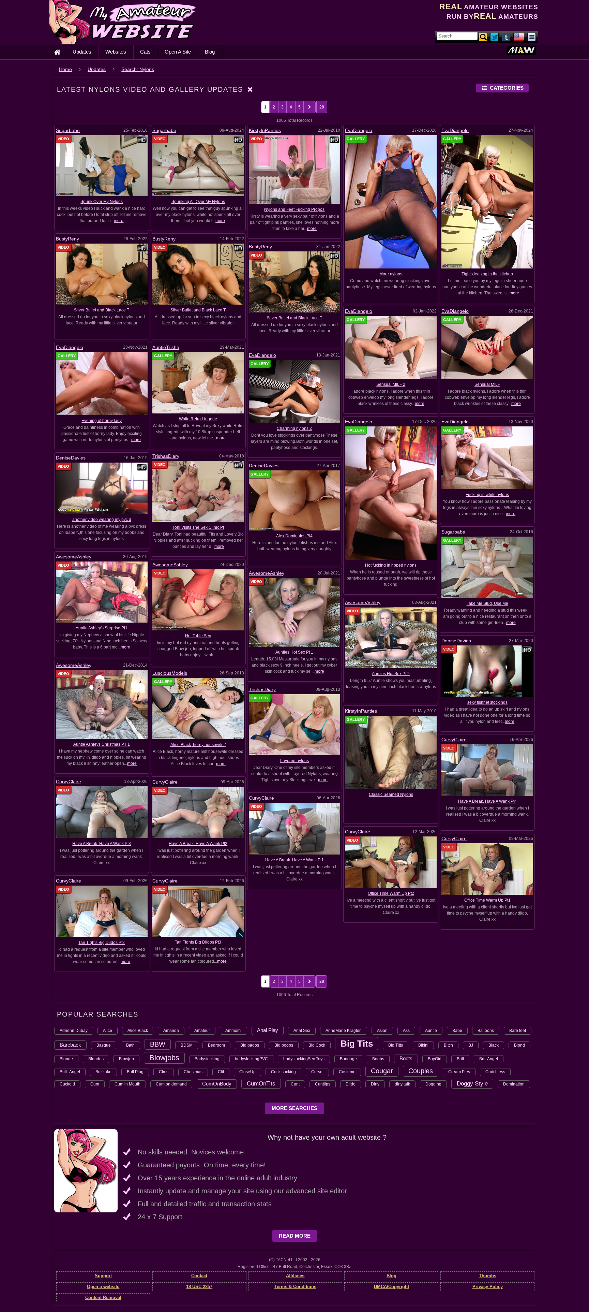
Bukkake (103, 1072)
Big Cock (316, 1045)
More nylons (390, 274)
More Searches (294, 1108)
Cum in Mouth (127, 1084)
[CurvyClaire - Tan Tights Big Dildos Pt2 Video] (102, 911)
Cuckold (67, 1084)
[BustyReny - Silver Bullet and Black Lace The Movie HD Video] (295, 281)
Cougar (382, 1071)
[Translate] (518, 36)
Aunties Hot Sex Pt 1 (294, 652)
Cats (145, 52)
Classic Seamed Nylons (391, 794)
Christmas (193, 1072)
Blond (519, 1045)
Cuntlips (322, 1084)
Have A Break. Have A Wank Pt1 (294, 860)
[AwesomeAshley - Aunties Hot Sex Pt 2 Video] (391, 637)
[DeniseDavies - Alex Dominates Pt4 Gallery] (295, 500)
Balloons (486, 1031)
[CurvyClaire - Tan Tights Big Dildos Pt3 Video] (198, 910)
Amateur (202, 1031)
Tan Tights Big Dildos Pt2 (101, 942)
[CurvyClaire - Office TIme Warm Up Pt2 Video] (391, 862)
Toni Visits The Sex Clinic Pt (198, 527)
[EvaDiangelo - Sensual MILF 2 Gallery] (391, 347)
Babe (457, 1031)
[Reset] (250, 89)
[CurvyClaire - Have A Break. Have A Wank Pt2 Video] (198, 812)
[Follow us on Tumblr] (506, 36)
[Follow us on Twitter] (495, 36)
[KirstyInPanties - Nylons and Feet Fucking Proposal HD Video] (295, 169)
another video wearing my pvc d (101, 519)
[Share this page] (531, 36)
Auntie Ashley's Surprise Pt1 (101, 628)
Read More (295, 1236)
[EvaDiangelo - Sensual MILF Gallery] (487, 347)
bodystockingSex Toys (303, 1059)
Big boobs (283, 1045)
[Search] (483, 36)
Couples (420, 1071)
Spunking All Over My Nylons (198, 201)
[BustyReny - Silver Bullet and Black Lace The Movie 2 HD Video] (198, 274)
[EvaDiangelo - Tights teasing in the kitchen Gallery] (487, 201)
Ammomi (233, 1031)
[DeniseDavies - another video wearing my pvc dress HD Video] (102, 488)
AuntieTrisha (165, 347)
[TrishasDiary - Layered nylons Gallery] (295, 724)
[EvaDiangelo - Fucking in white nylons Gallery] (487, 457)
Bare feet (517, 1031)
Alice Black (137, 1031)
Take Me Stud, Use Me (487, 603)
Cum (94, 1084)
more (118, 220)
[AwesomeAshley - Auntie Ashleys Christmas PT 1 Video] (102, 704)
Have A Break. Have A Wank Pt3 (101, 843)
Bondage (348, 1059)
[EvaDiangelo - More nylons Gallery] (391, 201)
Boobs (378, 1059)
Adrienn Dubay (74, 1031)
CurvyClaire (454, 739)
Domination (514, 1084)
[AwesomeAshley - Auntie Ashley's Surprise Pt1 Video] (102, 591)
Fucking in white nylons (487, 494)
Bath (130, 1045)
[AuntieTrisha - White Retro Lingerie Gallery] (198, 382)
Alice (107, 1031)
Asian (382, 1031)
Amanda (171, 1031)
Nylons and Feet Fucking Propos (294, 209)
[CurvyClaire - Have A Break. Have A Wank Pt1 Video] (295, 828)
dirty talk (402, 1084)
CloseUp (247, 1072)
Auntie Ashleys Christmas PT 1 (101, 744)
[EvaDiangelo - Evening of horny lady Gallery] (102, 383)
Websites (115, 52)
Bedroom (216, 1045)
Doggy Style (472, 1083)
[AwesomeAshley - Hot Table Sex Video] (198, 599)
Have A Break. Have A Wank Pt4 (487, 801)
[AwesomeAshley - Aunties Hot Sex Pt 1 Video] (295, 612)
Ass (406, 1031)
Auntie (431, 1031)
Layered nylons (294, 760)
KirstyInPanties (265, 130)
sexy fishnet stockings (487, 702)
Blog (210, 52)
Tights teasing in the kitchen (487, 274)
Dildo (351, 1084)
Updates (82, 52)
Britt (460, 1059)
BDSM (187, 1045)
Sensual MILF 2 (390, 384)
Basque (103, 1045)
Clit (221, 1072)
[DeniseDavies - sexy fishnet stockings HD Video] (487, 670)
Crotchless (495, 1072)
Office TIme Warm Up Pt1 (487, 900)
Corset (317, 1072)
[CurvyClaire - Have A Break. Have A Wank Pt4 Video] (487, 770)
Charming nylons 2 (294, 428)
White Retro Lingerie (198, 419)
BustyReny (67, 239)
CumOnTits (261, 1083)
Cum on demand (171, 1084)
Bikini (423, 1045)
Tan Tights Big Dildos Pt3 (198, 942)
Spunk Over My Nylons (101, 201)
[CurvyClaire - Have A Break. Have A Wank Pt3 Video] (102, 812)
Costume (347, 1072)
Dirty (375, 1084)
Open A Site (178, 52)
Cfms (163, 1072)
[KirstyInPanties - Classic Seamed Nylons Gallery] (391, 752)
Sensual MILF (487, 384)
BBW (157, 1044)
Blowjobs (164, 1057)
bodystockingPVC (251, 1059)
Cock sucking (283, 1072)
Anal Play (267, 1030)
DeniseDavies (71, 458)
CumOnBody (216, 1084)
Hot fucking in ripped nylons (391, 565)
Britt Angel (488, 1059)
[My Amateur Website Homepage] (57, 52)
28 (321, 107)
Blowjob (126, 1059)
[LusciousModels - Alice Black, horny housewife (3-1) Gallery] (198, 708)
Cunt (295, 1084)
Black (493, 1045)
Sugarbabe (68, 130)
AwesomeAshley (73, 556)
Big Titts (395, 1045)
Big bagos (249, 1045)
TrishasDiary (165, 456)
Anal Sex (301, 1031)
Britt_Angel (70, 1072)
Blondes (96, 1059)
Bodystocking (207, 1059)
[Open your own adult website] (86, 1170)
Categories (507, 88)
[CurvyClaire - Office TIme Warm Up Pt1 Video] (487, 868)
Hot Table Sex (198, 635)
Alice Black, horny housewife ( (198, 744)
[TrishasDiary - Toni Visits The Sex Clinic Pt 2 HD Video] (198, 491)
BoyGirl (434, 1059)
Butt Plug (135, 1072)
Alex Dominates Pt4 (294, 536)
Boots (405, 1058)
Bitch (448, 1045)
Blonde (66, 1059)
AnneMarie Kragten (344, 1031)
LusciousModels (169, 673)
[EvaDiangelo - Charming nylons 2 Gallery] (295, 391)
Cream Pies (459, 1072)
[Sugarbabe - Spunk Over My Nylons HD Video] (102, 165)
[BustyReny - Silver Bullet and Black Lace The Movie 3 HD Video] (102, 274)
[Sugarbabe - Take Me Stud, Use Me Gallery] (487, 567)
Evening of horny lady (101, 420)
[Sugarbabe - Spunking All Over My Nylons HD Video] (198, 165)
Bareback (70, 1045)
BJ (470, 1045)
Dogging (433, 1084)
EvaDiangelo (358, 130)
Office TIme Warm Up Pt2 (391, 893)
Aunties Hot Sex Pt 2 (391, 673)
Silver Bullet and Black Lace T (101, 310)
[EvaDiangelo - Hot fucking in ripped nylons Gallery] (391, 493)
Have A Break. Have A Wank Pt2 (198, 843)
